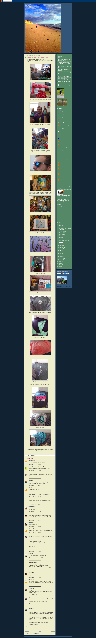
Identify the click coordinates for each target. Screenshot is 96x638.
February (61, 258)
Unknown (31, 460)
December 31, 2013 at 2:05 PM (35, 577)
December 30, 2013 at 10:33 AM (35, 520)
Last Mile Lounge (63, 162)
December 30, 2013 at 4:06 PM (35, 532)
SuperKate (62, 138)
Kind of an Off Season (63, 235)
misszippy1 (62, 128)
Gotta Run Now (63, 153)
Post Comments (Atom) (34, 633)
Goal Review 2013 (62, 231)
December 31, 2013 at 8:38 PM (35, 586)
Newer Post (27, 631)
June (61, 251)
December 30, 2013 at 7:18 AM (35, 504)
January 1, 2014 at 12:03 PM (34, 594)
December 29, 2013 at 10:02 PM (35, 485)
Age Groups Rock (34, 6)
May (61, 253)
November (62, 244)
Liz (29, 597)
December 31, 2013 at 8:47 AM (35, 560)
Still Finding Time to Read (64, 240)
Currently (61, 237)
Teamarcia (31, 506)
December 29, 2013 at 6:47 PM (35, 464)
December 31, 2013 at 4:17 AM (35, 551)
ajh (65, 191)
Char (30, 480)
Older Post (53, 631)
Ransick (30, 528)
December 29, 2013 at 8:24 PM (35, 478)
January (61, 259)
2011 (60, 263)
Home (40, 631)
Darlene (30, 522)
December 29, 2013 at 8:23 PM (35, 470)
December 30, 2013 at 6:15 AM (35, 496)
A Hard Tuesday (62, 239)
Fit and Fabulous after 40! (65, 144)
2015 (60, 222)
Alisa (30, 608)
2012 (60, 261)
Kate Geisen (31, 487)
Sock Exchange (62, 234)
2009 (60, 266)
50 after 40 (62, 141)
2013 (60, 225)
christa (30, 513)
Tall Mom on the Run (64, 135)
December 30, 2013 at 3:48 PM (35, 526)
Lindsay (30, 588)
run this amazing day (64, 147)
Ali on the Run (63, 119)
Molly (30, 572)
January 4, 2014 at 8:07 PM (34, 624)
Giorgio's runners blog (64, 125)
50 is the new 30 (63, 116)
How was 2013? (62, 232)
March (61, 256)
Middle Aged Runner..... (64, 122)
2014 (60, 224)
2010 (60, 264)
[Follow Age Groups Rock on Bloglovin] (63, 274)
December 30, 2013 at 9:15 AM (35, 511)
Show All (70, 186)
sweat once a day (63, 159)
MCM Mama (62, 113)
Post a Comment (29, 626)
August (61, 248)
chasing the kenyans (64, 150)
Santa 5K (61, 242)
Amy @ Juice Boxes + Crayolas (35, 466)
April (61, 255)
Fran (30, 553)
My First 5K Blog (63, 110)
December (62, 227)
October (61, 245)
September (62, 247)
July (61, 250)
